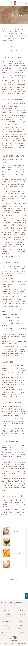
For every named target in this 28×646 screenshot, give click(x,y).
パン (16, 579)
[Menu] (25, 2)
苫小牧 (12, 579)
